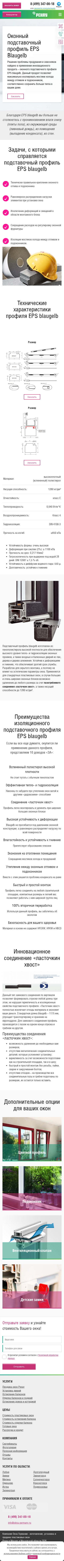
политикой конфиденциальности (46, 1553)
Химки (5, 1475)
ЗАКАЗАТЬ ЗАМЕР (11, 5)
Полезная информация (14, 1451)
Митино (6, 1479)
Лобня (5, 1472)
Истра (5, 1486)
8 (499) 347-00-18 (42, 4)
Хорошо (32, 1557)
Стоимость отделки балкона (17, 1422)
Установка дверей (11, 1390)
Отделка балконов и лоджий (17, 1398)
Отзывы (6, 1454)
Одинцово (7, 1483)
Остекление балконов (13, 1394)
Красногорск (40, 1483)
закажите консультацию (44, 8)
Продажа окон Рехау (13, 1386)
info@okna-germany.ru (19, 1522)
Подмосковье (40, 1486)
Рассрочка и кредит (12, 1430)
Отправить (19, 1366)
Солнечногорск (41, 1479)
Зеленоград (8, 1490)
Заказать (15, 96)
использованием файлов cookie (17, 1553)
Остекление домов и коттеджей (19, 1401)
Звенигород (39, 1475)
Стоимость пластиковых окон (18, 1415)
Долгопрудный (41, 1472)
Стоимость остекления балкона (19, 1419)
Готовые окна (9, 1426)
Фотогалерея (9, 1447)
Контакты (7, 1458)
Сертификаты (9, 1443)
